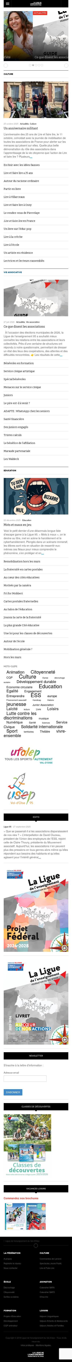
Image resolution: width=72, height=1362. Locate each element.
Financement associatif (16, 700)
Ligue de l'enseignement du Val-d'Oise (36, 1354)
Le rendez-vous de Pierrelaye (22, 213)
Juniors (8, 395)
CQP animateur (11, 1325)
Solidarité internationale (42, 726)
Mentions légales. (43, 1345)
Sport (12, 730)
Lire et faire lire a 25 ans (18, 173)
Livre (38, 709)
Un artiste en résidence (18, 252)
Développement (11, 1320)
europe (52, 695)
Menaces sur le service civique (22, 387)
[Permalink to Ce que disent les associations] (36, 298)
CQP (9, 677)
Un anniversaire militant (21, 128)
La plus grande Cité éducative (21, 625)
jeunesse (16, 703)
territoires (29, 731)
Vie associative (13, 272)
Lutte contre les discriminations (20, 715)
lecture (27, 709)
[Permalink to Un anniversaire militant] (36, 99)
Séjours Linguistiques (49, 1316)
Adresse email (11, 1072)
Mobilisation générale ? (18, 649)
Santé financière (14, 419)
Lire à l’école (11, 244)
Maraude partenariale (17, 451)
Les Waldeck (11, 459)
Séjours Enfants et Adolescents (54, 1320)
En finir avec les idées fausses (22, 165)
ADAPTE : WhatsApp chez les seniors (27, 411)
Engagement (33, 691)
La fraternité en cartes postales (23, 569)
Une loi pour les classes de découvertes (28, 633)
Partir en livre (12, 189)
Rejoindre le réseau (12, 1263)
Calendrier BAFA (47, 1287)
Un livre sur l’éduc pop (17, 229)
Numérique (14, 722)
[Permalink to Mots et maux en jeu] (36, 496)
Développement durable (36, 681)
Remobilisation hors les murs (22, 561)
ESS (36, 695)
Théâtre (45, 731)
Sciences (46, 722)
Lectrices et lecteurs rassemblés (24, 260)
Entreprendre (15, 695)
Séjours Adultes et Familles (52, 1325)
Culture (8, 74)
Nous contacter (11, 1267)
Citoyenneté (43, 671)
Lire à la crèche (13, 237)
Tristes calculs (13, 435)
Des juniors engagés (16, 427)
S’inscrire (44, 1296)
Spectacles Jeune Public (51, 1263)
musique (44, 718)
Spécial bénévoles (15, 379)
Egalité (12, 690)
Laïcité (12, 708)
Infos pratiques (27, 1345)
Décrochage (9, 1287)
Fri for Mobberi (13, 593)
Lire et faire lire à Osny (18, 205)
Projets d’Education (12, 1316)
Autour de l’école (14, 641)
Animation (15, 672)
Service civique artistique (19, 371)
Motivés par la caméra (17, 585)
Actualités (11, 13)
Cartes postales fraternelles (21, 601)
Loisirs (53, 708)
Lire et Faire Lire (47, 1267)
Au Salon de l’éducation (18, 609)
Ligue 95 (36, 3)
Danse (45, 677)
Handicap (37, 700)
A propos (8, 1258)
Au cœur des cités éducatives (22, 577)
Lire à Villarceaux (14, 197)
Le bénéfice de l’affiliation (19, 443)
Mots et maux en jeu (17, 525)
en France (19, 221)
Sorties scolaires (11, 1296)
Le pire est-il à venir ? (17, 403)
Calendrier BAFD (47, 1292)
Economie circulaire (19, 687)
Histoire (50, 700)
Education (10, 470)
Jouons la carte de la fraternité (22, 617)
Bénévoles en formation (19, 363)
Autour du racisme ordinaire (21, 181)
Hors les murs (12, 657)
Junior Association (43, 705)
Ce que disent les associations (26, 57)
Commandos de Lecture (50, 1258)
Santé (32, 722)
